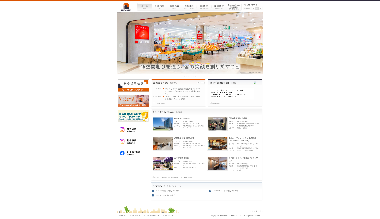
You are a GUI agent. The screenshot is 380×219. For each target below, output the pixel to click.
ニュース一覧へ (160, 103)
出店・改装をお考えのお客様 (167, 191)
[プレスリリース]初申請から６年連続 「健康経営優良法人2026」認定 (182, 97)
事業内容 (174, 7)
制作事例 (189, 7)
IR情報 (204, 7)
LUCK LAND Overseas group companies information (234, 7)
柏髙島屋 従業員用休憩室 (184, 138)
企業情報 (159, 7)
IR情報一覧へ (216, 103)
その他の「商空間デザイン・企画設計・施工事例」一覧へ (173, 177)
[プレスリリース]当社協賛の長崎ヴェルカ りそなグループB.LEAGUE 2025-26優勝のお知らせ (183, 91)
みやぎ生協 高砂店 (181, 158)
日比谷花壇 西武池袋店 (238, 118)
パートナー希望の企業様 (165, 195)
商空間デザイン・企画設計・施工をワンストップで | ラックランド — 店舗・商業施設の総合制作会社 (127, 7)
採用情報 (218, 7)
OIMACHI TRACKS (182, 118)
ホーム (144, 7)
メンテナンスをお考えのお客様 (225, 191)
